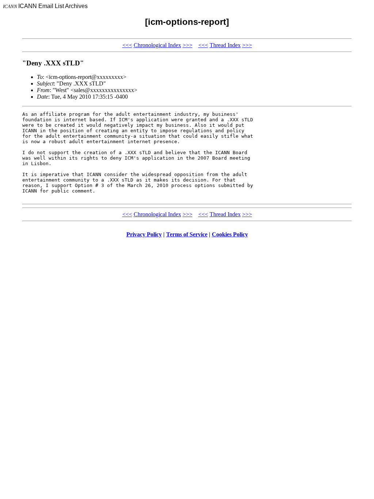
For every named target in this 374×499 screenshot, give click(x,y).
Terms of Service (186, 234)
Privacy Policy (144, 234)
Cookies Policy (230, 234)
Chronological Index (157, 45)
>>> (187, 45)
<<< (127, 45)
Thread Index (225, 45)
